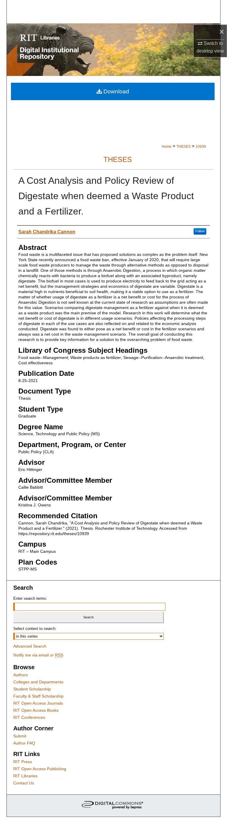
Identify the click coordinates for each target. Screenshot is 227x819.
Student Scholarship (32, 689)
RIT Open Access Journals (38, 703)
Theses (117, 159)
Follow (200, 231)
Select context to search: (34, 628)
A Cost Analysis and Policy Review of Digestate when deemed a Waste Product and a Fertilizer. (106, 196)
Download (115, 91)
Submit (19, 736)
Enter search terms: (30, 598)
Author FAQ (24, 743)
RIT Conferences (29, 717)
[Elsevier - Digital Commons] (113, 805)
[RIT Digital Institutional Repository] (113, 49)
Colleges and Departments (38, 682)
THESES (183, 146)
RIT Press (22, 761)
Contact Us (23, 783)
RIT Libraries (25, 776)
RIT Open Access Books (36, 710)
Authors (20, 674)
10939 (201, 146)
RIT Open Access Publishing (39, 768)
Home (166, 146)
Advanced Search (29, 646)
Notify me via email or (38, 655)
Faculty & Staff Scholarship (38, 696)
